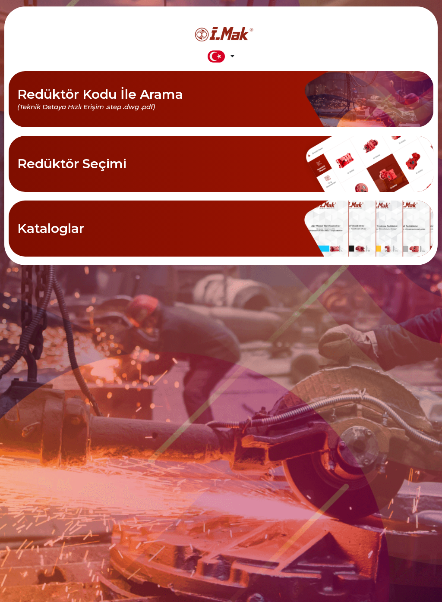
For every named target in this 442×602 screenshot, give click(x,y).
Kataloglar (50, 228)
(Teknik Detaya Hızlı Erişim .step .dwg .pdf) (86, 107)
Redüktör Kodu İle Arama (100, 94)
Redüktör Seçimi (71, 164)
